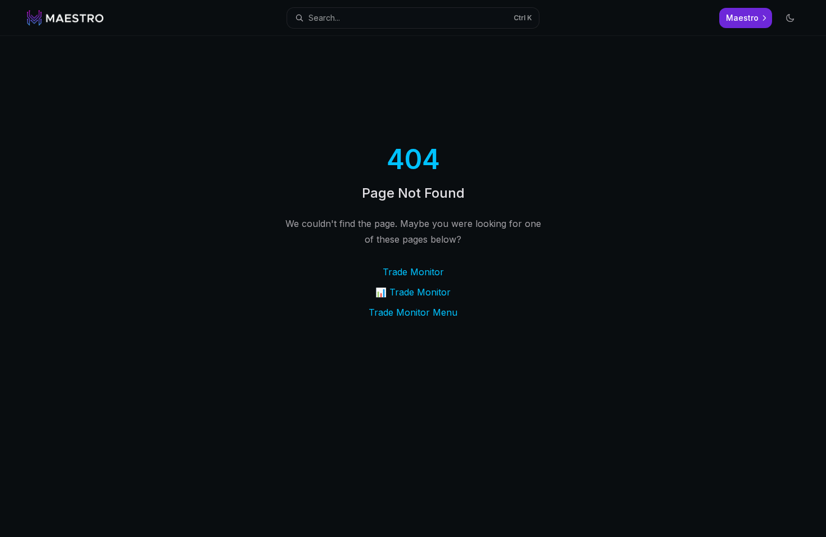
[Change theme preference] (790, 18)
